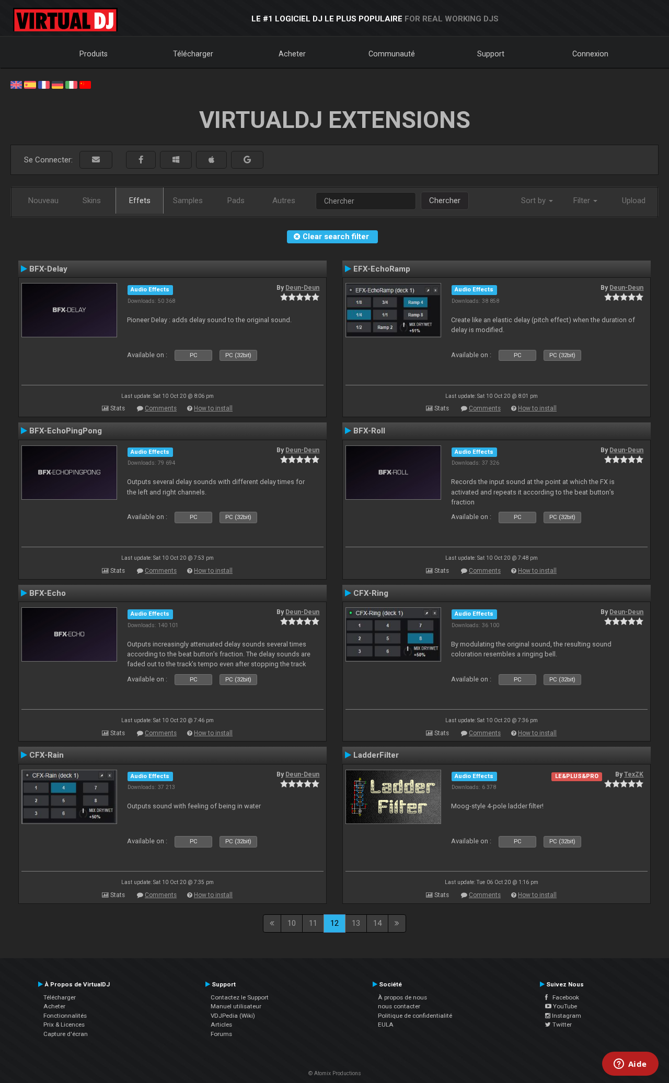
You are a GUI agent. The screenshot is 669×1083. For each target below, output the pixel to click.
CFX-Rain (46, 755)
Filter (582, 200)
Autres (283, 200)
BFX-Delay (48, 269)
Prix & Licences (64, 1024)
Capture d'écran (65, 1034)
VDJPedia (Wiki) (233, 1015)
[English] (16, 84)
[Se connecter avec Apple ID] (211, 160)
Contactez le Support (240, 997)
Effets (140, 200)
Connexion (590, 54)
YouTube (564, 1006)
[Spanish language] (30, 84)
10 (291, 923)
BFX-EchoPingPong (65, 430)
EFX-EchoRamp (381, 269)
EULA (386, 1024)
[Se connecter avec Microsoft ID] (176, 160)
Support (490, 54)
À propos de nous (402, 997)
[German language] (57, 84)
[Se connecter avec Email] (95, 160)
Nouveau (43, 200)
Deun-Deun (302, 287)
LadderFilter (376, 755)
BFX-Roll (369, 430)
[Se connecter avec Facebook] (141, 160)
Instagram (565, 1015)
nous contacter (399, 1006)
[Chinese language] (85, 84)
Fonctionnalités (65, 1015)
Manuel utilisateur (236, 1006)
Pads (236, 200)
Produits (93, 54)
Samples (188, 200)
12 (334, 923)
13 (356, 923)
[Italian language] (71, 84)
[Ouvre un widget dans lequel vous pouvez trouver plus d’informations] (630, 1065)
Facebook (563, 997)
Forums (221, 1034)
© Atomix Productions (334, 1073)
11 (313, 923)
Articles (221, 1024)
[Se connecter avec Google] (247, 160)
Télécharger (193, 54)
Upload (633, 200)
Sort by (534, 200)
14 (377, 923)
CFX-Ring (370, 593)
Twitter (561, 1024)
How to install (213, 408)
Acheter (292, 54)
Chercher (444, 200)
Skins (92, 200)
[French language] (44, 84)
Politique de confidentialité (415, 1015)
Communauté (391, 54)
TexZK (633, 774)
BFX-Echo (47, 593)
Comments (161, 408)
